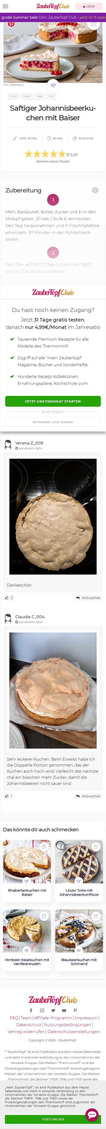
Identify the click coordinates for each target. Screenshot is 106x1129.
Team (26, 1018)
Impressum (86, 1018)
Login (90, 6)
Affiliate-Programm (53, 1018)
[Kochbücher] (53, 85)
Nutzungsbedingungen (67, 1024)
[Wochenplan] (93, 24)
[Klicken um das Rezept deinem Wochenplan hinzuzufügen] (44, 846)
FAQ (14, 1018)
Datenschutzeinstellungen (73, 1031)
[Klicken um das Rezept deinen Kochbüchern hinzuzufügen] (26, 881)
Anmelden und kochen (53, 422)
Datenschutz (28, 1024)
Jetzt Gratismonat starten (53, 401)
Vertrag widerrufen (26, 1031)
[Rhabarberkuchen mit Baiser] (27, 863)
